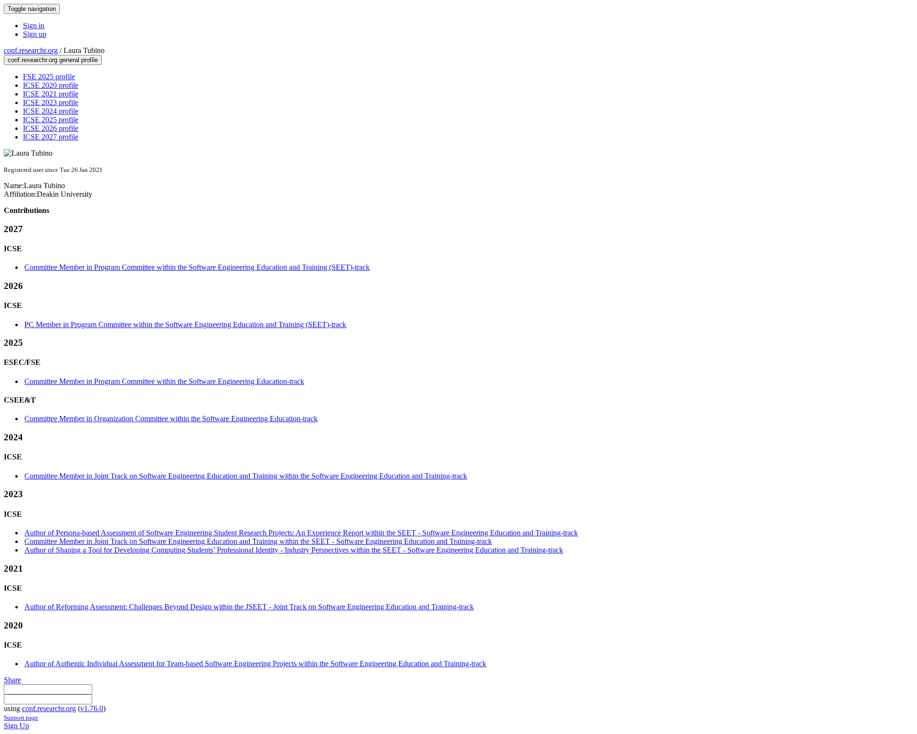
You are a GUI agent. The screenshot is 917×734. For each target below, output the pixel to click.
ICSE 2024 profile (50, 111)
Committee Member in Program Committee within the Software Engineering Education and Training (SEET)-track (197, 267)
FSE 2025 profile (49, 77)
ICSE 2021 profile (50, 94)
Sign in (33, 25)
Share (12, 680)
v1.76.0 (91, 708)
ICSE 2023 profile (50, 102)
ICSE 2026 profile (50, 128)
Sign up (34, 34)
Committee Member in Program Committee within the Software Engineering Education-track (164, 381)
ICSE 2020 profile (50, 85)
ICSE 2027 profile (50, 137)
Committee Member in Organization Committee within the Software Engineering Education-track (171, 419)
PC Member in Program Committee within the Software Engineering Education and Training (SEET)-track (185, 324)
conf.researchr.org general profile (53, 60)
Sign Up (16, 726)
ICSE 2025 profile (50, 120)
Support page (21, 717)
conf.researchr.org (31, 50)
